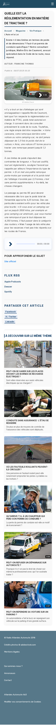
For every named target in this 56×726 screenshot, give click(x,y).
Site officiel (10, 261)
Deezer (8, 286)
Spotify (8, 291)
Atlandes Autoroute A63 (15, 694)
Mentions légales (12, 652)
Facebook (10, 311)
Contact (8, 680)
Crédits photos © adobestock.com (20, 645)
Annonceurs (9, 673)
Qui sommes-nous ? (13, 666)
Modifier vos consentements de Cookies (22, 702)
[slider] (25, 243)
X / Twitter (10, 316)
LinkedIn (9, 321)
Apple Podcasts (12, 281)
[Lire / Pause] (38, 95)
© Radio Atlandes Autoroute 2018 (19, 637)
